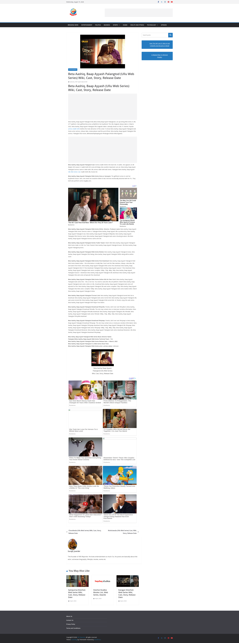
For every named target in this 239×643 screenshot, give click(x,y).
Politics (98, 25)
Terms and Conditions (73, 628)
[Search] (170, 35)
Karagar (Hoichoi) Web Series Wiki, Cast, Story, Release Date (126, 593)
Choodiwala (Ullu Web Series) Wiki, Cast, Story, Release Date (85, 531)
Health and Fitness (137, 25)
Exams (125, 25)
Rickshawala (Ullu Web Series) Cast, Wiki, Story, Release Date (122, 531)
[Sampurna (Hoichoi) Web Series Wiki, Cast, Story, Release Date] (77, 576)
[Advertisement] (139, 13)
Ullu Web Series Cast (74, 172)
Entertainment (86, 25)
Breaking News (73, 25)
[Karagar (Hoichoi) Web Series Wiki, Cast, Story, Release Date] (128, 576)
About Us (69, 616)
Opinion (164, 25)
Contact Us (69, 620)
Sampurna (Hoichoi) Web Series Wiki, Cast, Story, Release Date (76, 593)
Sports (115, 25)
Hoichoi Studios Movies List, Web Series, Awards (100, 592)
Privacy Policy (70, 624)
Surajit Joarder (83, 82)
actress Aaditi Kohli (74, 129)
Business (107, 25)
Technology (151, 25)
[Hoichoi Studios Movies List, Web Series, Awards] (102, 576)
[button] (119, 25)
